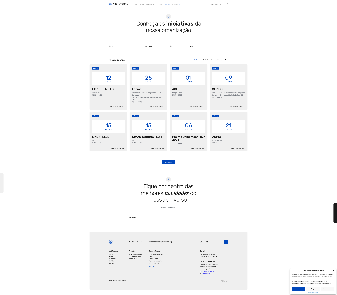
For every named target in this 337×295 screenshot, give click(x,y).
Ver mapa (152, 266)
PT (227, 4)
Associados (150, 4)
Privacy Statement (313, 292)
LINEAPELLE (100, 137)
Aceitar (299, 289)
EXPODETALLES (103, 89)
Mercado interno (216, 60)
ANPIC (216, 137)
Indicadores (214, 4)
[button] (333, 271)
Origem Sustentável (135, 254)
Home (135, 4)
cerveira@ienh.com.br (208, 271)
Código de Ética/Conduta (208, 256)
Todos (196, 60)
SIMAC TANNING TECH (147, 137)
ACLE (175, 89)
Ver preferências (327, 289)
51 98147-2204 (206, 273)
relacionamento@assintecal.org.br (161, 242)
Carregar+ (168, 162)
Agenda (167, 4)
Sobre (142, 4)
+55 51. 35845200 (135, 242)
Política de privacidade (207, 254)
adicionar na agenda (117, 106)
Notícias (159, 4)
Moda (226, 60)
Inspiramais (133, 259)
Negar (313, 289)
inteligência (205, 60)
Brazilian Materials (135, 256)
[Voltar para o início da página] (226, 242)
